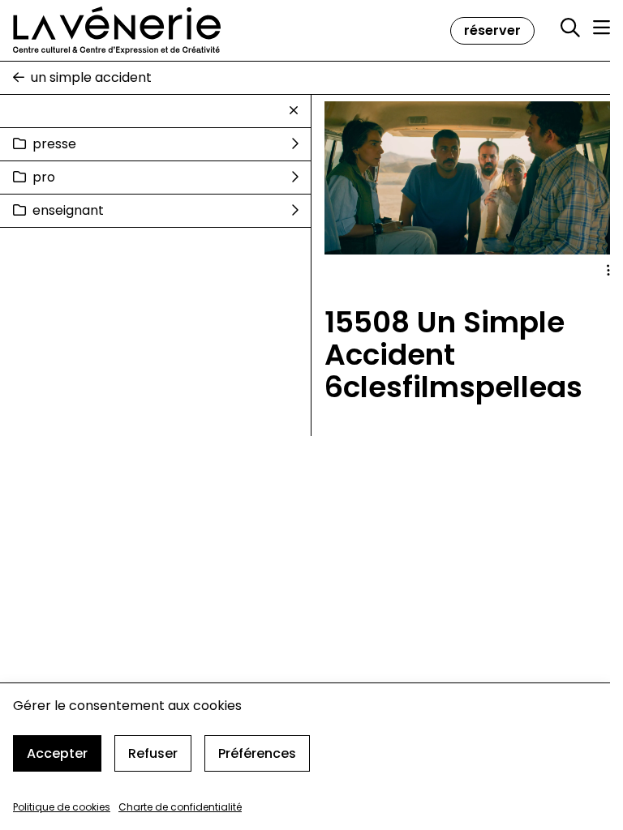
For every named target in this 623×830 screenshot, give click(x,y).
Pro (43, 177)
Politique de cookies (61, 807)
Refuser (153, 753)
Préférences (257, 753)
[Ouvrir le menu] (601, 27)
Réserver (492, 30)
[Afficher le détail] (608, 270)
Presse (54, 144)
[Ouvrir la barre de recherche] (570, 28)
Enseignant (68, 210)
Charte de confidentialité (180, 807)
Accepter (57, 753)
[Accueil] (117, 30)
